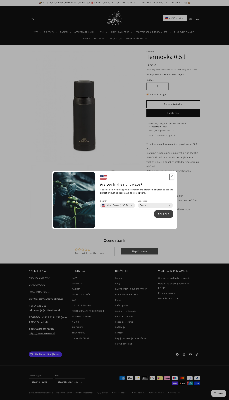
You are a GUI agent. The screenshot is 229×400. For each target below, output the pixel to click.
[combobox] (115, 205)
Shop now (163, 214)
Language (142, 201)
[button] (171, 177)
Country (103, 201)
